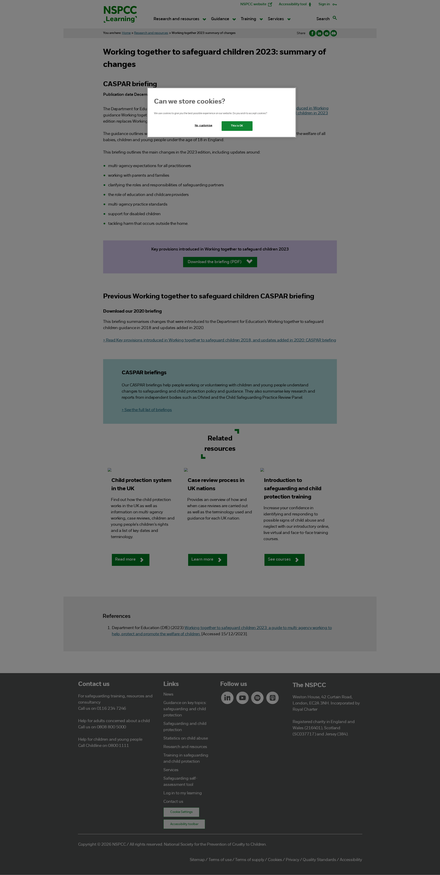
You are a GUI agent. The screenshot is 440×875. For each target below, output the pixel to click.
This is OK (237, 125)
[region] (221, 113)
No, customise (203, 125)
